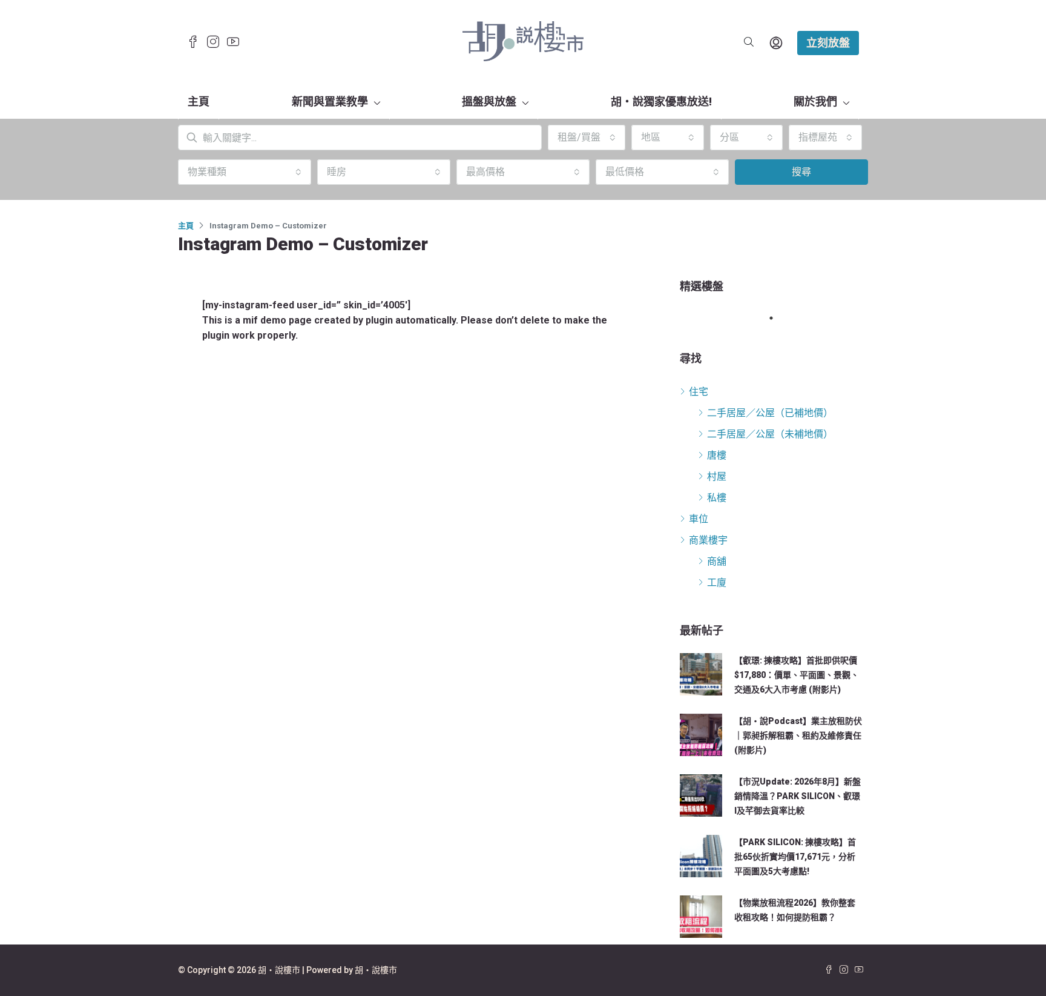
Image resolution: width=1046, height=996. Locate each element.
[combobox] (586, 137)
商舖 (716, 561)
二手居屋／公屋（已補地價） (770, 413)
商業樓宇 (708, 540)
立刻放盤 (828, 42)
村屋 (716, 476)
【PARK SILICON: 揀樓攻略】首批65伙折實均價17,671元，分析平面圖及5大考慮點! (795, 856)
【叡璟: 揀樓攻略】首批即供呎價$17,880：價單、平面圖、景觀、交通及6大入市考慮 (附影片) (796, 675)
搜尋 (801, 172)
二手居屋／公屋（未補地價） (770, 434)
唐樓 (716, 455)
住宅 (698, 391)
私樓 (716, 497)
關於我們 (815, 101)
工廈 (716, 582)
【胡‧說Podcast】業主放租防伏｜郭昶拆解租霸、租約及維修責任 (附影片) (798, 735)
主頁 (198, 101)
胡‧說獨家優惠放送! (661, 101)
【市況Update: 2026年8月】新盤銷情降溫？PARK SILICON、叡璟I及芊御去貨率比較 (797, 796)
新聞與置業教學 (330, 101)
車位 (698, 519)
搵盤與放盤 (489, 101)
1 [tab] (777, 318)
